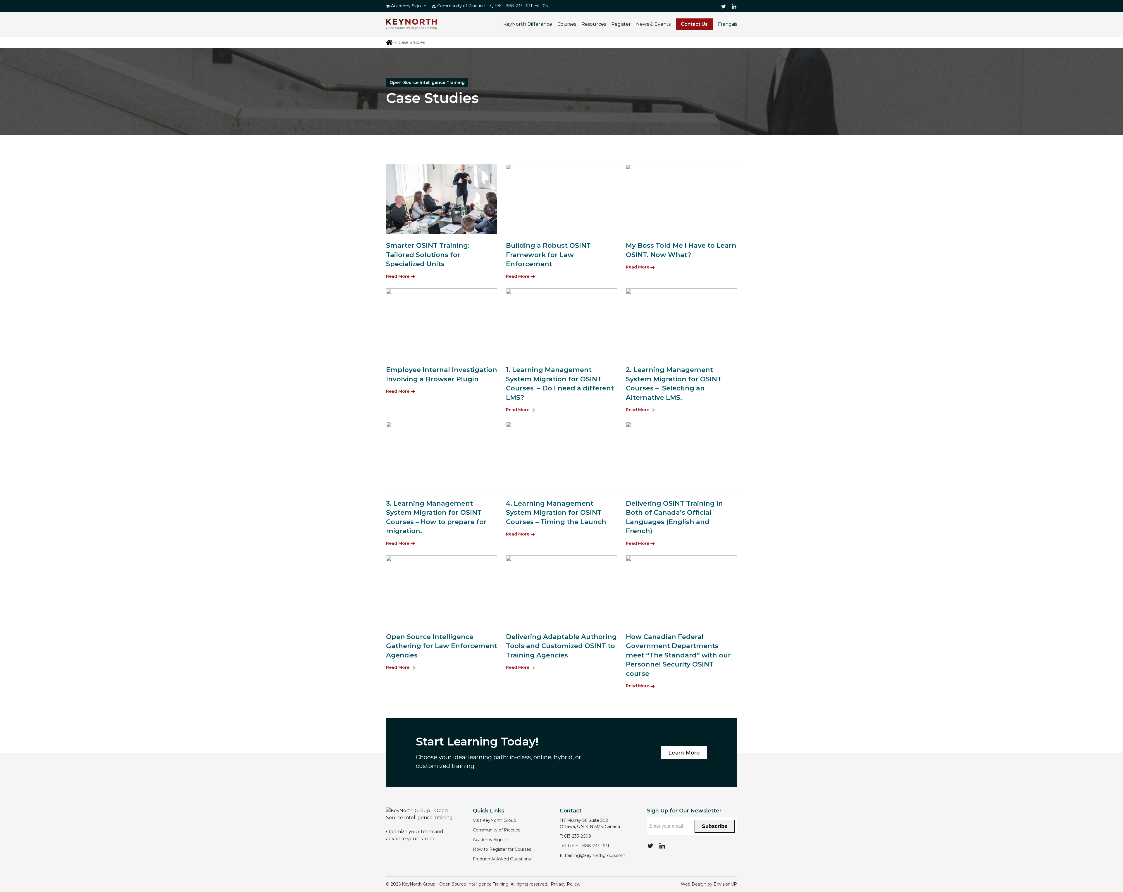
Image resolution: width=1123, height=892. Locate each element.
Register (621, 24)
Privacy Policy (565, 884)
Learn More (684, 753)
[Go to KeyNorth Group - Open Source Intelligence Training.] (389, 42)
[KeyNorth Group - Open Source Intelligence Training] (411, 24)
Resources (593, 24)
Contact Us (694, 24)
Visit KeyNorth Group (494, 820)
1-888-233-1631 (594, 845)
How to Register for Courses (502, 849)
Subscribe (714, 826)
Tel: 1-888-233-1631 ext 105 (520, 5)
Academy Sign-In (408, 5)
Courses (566, 24)
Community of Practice (460, 5)
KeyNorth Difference (527, 24)
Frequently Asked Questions (502, 859)
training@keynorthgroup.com (595, 855)
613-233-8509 (577, 836)
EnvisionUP (725, 884)
